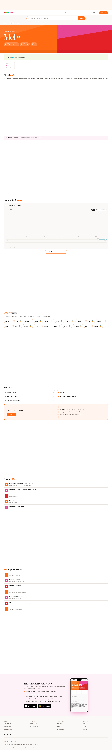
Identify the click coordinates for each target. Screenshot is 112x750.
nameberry (10, 741)
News (51, 12)
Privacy (19, 747)
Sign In (95, 12)
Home (5, 23)
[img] (56, 225)
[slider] (98, 239)
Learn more (63, 417)
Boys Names (7, 726)
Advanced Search (35, 726)
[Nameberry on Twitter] (5, 734)
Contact (85, 729)
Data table (10, 244)
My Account (60, 729)
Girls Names (7, 723)
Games (67, 12)
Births (97, 209)
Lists (44, 12)
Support (33, 747)
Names (37, 12)
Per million (103, 209)
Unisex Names (8, 729)
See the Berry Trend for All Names (56, 252)
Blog (84, 723)
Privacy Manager (26, 747)
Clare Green (8, 31)
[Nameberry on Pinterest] (10, 734)
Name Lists (33, 723)
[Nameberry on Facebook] (8, 734)
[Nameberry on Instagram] (13, 734)
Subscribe (104, 12)
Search (82, 18)
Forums (59, 12)
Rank (93, 209)
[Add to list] (18, 37)
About (85, 726)
